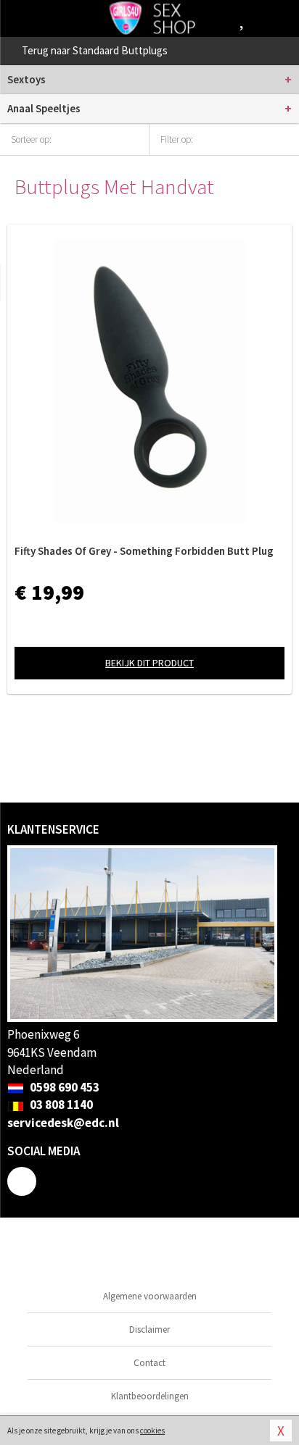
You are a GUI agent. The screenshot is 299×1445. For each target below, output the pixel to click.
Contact (149, 1363)
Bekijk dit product (149, 662)
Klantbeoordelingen (150, 1396)
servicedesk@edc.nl (63, 1123)
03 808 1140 (60, 1105)
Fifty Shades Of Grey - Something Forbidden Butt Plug (144, 551)
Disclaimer (149, 1329)
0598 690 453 (63, 1087)
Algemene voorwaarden (150, 1296)
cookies (152, 1430)
